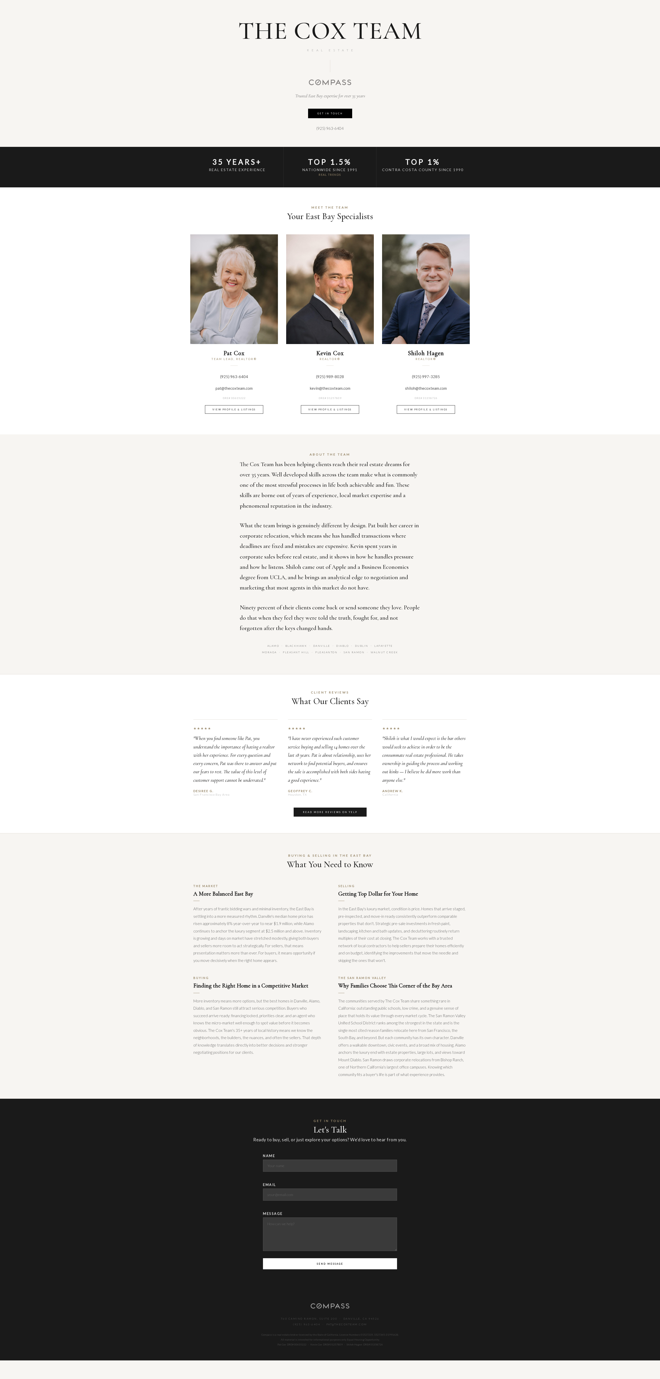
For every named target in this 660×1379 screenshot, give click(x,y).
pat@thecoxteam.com (234, 388)
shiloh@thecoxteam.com (426, 388)
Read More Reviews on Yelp (330, 812)
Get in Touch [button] (330, 113)
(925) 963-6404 (330, 128)
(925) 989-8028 (330, 376)
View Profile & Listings (234, 409)
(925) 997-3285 (426, 376)
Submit (330, 1263)
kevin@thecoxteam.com (330, 388)
